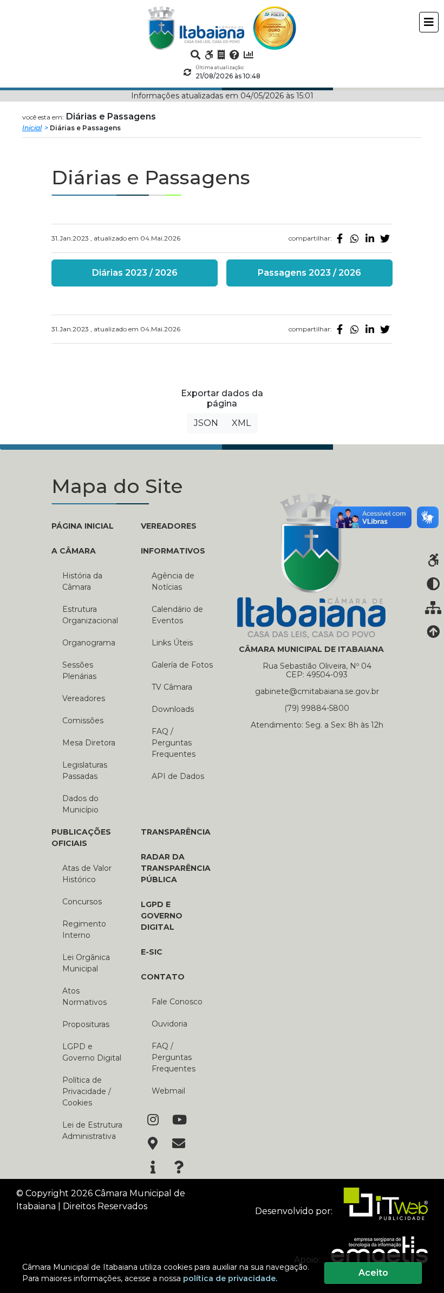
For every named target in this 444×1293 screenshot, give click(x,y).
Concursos (82, 902)
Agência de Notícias (173, 581)
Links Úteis (172, 643)
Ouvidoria (169, 1024)
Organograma (88, 643)
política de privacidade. (230, 1278)
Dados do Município (80, 804)
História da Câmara (82, 581)
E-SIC (151, 952)
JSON (206, 423)
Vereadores (83, 698)
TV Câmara (172, 687)
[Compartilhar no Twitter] (385, 238)
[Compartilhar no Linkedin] (369, 238)
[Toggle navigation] (429, 22)
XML (241, 423)
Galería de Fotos (182, 665)
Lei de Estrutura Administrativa (92, 1130)
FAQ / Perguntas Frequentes (173, 743)
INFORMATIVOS (173, 551)
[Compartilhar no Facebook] (339, 238)
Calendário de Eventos (177, 614)
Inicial (32, 128)
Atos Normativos (84, 996)
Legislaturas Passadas (84, 770)
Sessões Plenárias (79, 670)
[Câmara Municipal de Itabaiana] (196, 28)
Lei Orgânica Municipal (86, 963)
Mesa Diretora (88, 743)
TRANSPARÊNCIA (176, 832)
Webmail (168, 1091)
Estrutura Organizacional (90, 614)
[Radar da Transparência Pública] (248, 54)
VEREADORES (169, 526)
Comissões (82, 720)
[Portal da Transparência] (221, 54)
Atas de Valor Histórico (87, 873)
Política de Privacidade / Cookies (86, 1091)
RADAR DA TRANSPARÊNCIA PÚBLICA (176, 868)
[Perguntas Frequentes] (234, 54)
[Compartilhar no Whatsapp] (354, 238)
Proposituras (85, 1024)
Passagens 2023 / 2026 (309, 273)
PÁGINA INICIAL (82, 526)
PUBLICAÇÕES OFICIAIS (81, 837)
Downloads (173, 709)
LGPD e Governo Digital (91, 1052)
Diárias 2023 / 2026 (135, 273)
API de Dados (178, 776)
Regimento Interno (84, 929)
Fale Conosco (177, 1002)
